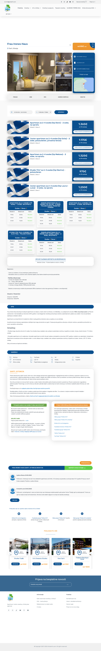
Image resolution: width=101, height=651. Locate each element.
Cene (30, 97)
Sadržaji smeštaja (63, 97)
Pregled (15, 97)
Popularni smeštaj (60, 8)
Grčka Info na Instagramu (61, 423)
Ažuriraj (61, 112)
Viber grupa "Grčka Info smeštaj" (63, 419)
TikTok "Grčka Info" (59, 433)
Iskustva (82, 97)
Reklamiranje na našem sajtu (45, 604)
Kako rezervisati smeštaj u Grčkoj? (46, 598)
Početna (20, 8)
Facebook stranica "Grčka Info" (62, 426)
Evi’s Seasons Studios (40, 558)
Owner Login (69, 604)
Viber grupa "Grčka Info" (61, 417)
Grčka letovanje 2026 (88, 8)
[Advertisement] (50, 451)
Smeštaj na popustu (48, 8)
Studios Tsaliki (19, 558)
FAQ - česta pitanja (42, 601)
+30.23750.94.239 (80, 62)
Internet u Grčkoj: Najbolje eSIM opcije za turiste (28, 431)
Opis (45, 97)
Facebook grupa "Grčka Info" (62, 429)
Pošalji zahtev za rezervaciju (83, 131)
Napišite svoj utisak (76, 468)
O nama (39, 607)
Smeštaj (26, 8)
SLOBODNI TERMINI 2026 (74, 8)
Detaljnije (15, 564)
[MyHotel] (7, 8)
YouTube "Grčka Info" (60, 436)
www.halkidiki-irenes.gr (81, 56)
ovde (27, 420)
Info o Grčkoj (35, 8)
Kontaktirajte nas (71, 598)
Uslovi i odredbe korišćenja (73, 601)
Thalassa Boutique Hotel (82, 558)
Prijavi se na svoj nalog (72, 607)
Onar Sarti (61, 558)
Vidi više (14, 500)
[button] (8, 14)
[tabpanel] (18, 546)
